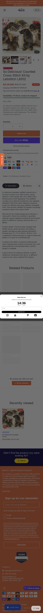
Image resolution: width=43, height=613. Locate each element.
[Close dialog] (41, 296)
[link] (7, 315)
